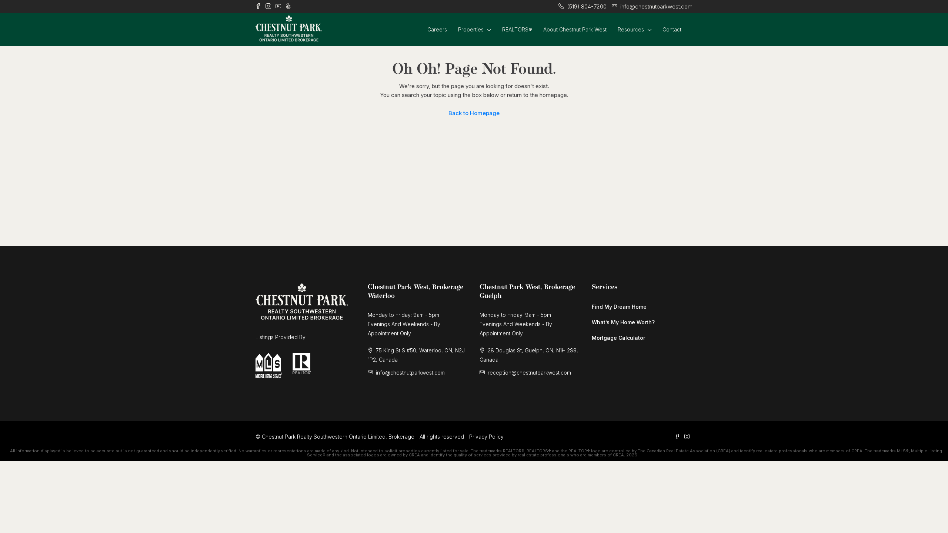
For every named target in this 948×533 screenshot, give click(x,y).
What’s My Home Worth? (623, 322)
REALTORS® (517, 29)
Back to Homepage (474, 113)
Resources (631, 29)
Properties (471, 29)
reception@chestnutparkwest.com (529, 372)
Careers (437, 29)
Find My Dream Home (619, 307)
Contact (671, 29)
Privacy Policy (486, 436)
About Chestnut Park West (575, 29)
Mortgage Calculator (618, 338)
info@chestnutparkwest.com (410, 372)
